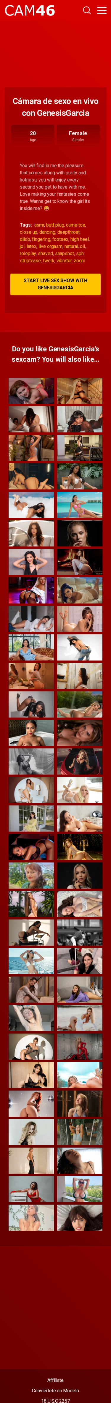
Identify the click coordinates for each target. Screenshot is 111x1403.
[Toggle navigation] (102, 10)
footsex (60, 239)
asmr (39, 225)
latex (32, 246)
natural (71, 246)
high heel (79, 239)
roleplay (28, 253)
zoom (80, 260)
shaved (45, 253)
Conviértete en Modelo (55, 1390)
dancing (47, 232)
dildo (25, 239)
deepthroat (68, 232)
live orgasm (50, 246)
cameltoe (75, 225)
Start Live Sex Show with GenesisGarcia (55, 284)
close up (28, 232)
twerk (48, 260)
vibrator (64, 260)
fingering (41, 239)
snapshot (64, 253)
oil (82, 246)
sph (80, 253)
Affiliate (55, 1380)
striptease (30, 260)
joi (22, 246)
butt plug (55, 225)
